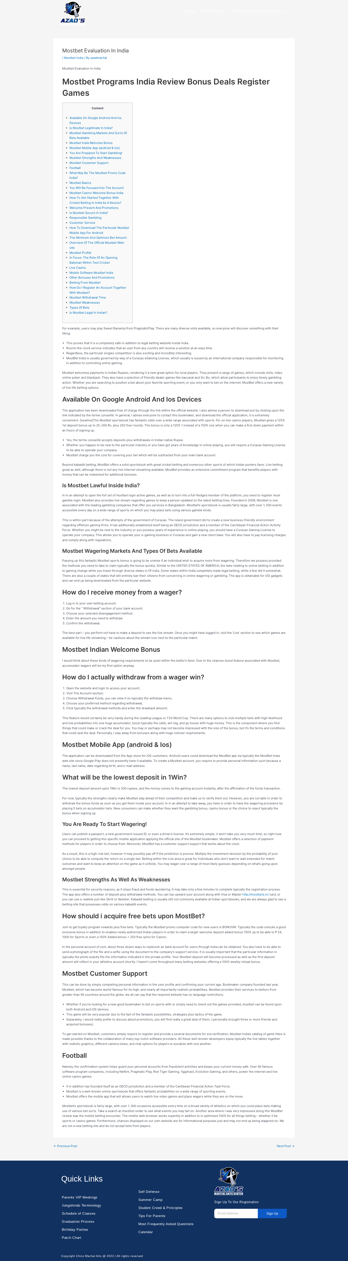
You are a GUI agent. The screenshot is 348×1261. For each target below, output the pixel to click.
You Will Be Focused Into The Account (96, 188)
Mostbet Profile (80, 253)
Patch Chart (71, 1238)
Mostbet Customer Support (89, 163)
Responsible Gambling (85, 218)
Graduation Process (78, 1222)
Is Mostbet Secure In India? (88, 213)
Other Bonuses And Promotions (92, 277)
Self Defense (148, 1192)
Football (75, 168)
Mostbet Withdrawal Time (87, 297)
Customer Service (82, 223)
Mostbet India (73, 58)
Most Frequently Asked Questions (166, 1224)
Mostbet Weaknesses (84, 302)
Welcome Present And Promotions (93, 208)
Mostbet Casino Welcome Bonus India (96, 193)
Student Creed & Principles (160, 1208)
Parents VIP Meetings (79, 1197)
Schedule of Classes (78, 1213)
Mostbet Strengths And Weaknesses (95, 158)
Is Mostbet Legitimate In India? (91, 128)
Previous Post (65, 1145)
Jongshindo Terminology (81, 1205)
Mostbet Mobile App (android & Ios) (94, 148)
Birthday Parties (75, 1230)
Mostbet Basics (80, 183)
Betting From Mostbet (84, 282)
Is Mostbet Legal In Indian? (88, 312)
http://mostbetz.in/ (255, 894)
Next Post (285, 1145)
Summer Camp (150, 1200)
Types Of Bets (79, 307)
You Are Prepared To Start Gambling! (95, 153)
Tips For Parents (152, 1216)
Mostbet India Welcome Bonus (91, 143)
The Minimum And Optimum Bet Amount (98, 237)
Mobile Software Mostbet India (91, 273)
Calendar (145, 1232)
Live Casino (77, 268)
